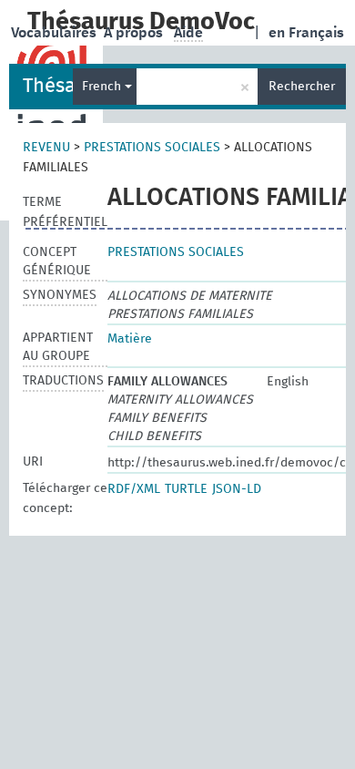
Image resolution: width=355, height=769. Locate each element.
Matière (129, 339)
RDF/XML (133, 489)
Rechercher (302, 86)
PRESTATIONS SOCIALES (152, 147)
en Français (306, 33)
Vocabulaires (55, 33)
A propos (135, 33)
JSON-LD (236, 489)
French (103, 86)
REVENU (46, 147)
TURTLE (186, 489)
